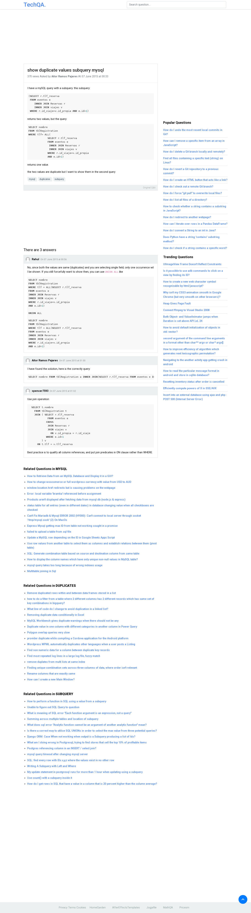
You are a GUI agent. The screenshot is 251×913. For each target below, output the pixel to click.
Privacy (63, 907)
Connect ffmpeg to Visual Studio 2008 (186, 310)
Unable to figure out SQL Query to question (53, 707)
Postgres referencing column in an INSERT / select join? (61, 748)
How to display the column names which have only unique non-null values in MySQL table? (82, 559)
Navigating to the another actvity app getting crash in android (195, 362)
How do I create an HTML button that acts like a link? (195, 180)
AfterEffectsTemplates (126, 907)
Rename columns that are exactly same (51, 673)
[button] (243, 899)
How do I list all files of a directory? (185, 199)
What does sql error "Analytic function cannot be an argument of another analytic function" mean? (87, 724)
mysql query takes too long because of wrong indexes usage (64, 565)
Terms (72, 907)
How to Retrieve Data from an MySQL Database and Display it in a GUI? (70, 476)
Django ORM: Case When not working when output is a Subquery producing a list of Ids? (81, 736)
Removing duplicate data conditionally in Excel (55, 614)
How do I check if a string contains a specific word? (195, 248)
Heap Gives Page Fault (177, 303)
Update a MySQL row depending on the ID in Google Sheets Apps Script (71, 537)
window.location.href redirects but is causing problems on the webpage (71, 487)
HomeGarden (98, 907)
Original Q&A (149, 187)
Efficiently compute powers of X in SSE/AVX (189, 388)
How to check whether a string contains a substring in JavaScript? (194, 208)
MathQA (168, 907)
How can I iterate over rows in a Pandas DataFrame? (195, 223)
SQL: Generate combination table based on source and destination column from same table (83, 553)
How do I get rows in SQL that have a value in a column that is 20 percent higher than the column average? (92, 783)
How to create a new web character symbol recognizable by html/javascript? (189, 284)
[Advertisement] (125, 37)
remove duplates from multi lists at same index (56, 661)
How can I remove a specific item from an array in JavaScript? (194, 143)
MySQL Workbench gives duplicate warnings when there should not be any (73, 620)
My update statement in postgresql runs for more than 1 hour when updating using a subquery (85, 772)
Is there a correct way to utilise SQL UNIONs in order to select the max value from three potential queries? (92, 730)
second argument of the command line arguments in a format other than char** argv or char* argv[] (194, 340)
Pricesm (184, 907)
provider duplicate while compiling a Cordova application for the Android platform (77, 638)
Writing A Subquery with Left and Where (51, 766)
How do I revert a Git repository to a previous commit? (190, 171)
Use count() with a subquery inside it (49, 778)
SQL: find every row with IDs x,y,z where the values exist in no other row (70, 760)
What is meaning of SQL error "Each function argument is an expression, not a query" (79, 713)
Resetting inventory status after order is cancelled (193, 381)
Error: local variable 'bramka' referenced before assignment (64, 493)
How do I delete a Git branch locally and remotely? (194, 151)
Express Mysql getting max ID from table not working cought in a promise (72, 525)
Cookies (81, 907)
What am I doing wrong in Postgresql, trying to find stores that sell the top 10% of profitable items (87, 742)
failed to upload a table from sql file (49, 531)
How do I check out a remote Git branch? (188, 186)
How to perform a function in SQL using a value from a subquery (66, 701)
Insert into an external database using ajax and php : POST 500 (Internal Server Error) (195, 397)
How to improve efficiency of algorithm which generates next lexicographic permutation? (191, 351)
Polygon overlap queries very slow (48, 632)
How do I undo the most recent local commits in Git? (192, 132)
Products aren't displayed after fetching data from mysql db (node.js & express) (76, 499)
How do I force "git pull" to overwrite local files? (192, 193)
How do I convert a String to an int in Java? (189, 230)
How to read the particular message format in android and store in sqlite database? (191, 373)
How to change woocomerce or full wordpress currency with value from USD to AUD (79, 482)
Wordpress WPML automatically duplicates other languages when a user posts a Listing (81, 644)
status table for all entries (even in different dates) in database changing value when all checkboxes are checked (90, 507)
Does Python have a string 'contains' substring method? (191, 239)
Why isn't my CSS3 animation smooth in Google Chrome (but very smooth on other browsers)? (192, 294)
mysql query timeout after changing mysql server (57, 754)
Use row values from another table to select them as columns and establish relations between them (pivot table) (92, 545)
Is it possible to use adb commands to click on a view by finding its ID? (193, 273)
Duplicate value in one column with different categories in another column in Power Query (82, 626)
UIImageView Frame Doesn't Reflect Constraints (192, 264)
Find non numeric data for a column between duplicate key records (68, 650)
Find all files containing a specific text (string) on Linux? (193, 160)
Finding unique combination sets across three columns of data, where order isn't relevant (82, 667)
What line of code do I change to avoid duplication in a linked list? (67, 609)
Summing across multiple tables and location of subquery (62, 719)
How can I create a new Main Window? (51, 679)
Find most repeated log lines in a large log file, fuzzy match (63, 656)
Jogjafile (151, 907)
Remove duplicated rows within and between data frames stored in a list (71, 593)
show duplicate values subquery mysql (65, 70)
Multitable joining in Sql (41, 571)
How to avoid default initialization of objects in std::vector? (191, 329)
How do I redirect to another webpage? (187, 217)
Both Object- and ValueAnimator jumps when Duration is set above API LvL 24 (190, 319)
